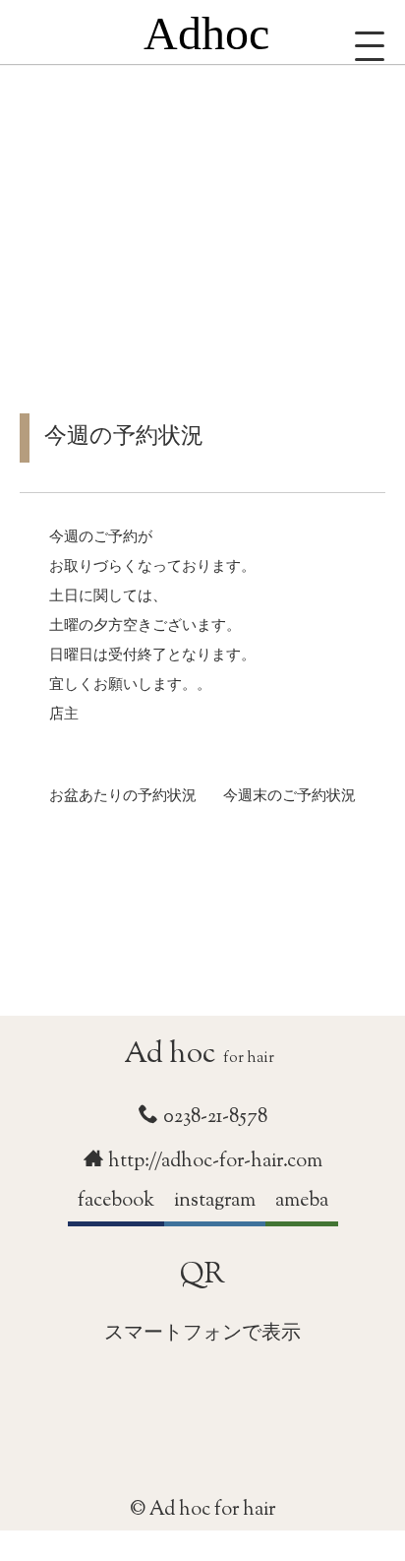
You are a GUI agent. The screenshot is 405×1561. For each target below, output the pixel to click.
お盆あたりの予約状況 (123, 798)
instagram (215, 1201)
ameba (301, 1201)
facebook (116, 1201)
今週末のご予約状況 (289, 798)
